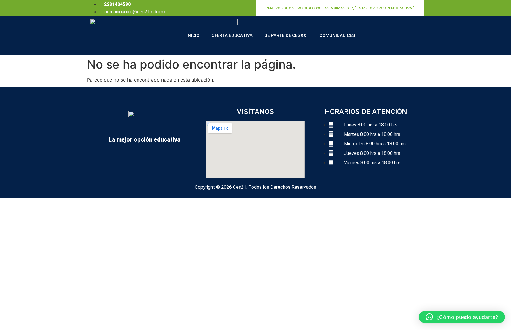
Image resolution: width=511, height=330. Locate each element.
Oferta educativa (232, 35)
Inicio (193, 35)
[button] (462, 317)
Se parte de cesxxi (286, 35)
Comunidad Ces (337, 35)
